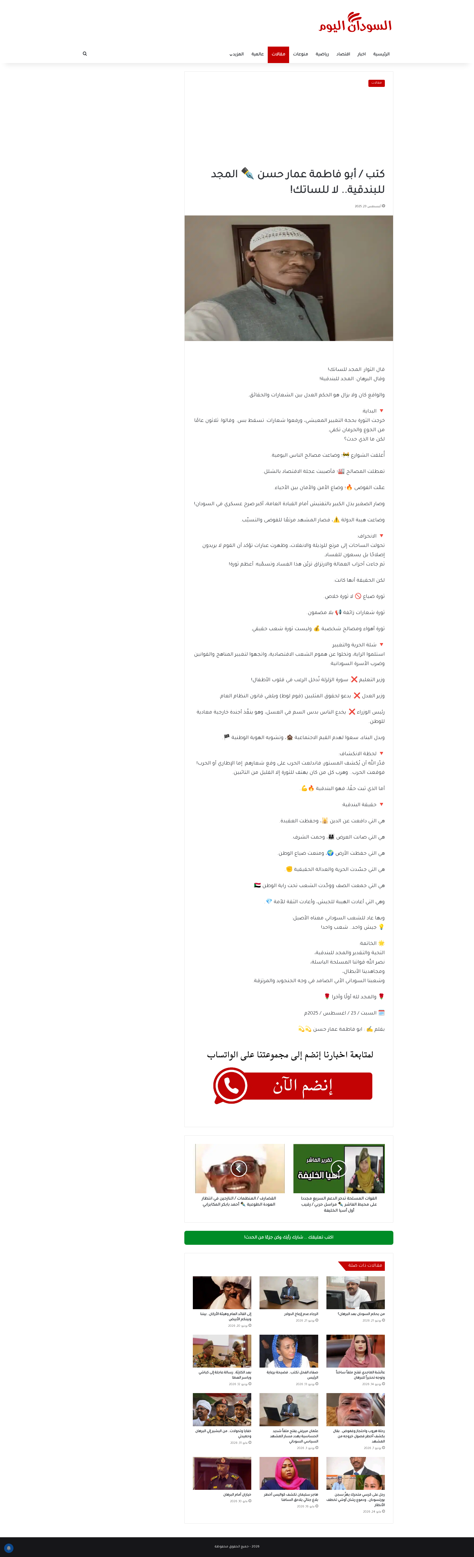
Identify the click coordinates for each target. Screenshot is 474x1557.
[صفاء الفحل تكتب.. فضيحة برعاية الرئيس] (288, 1351)
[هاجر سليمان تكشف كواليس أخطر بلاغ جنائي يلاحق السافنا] (288, 1473)
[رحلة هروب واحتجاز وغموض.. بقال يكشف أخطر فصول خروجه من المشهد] (355, 1409)
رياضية (322, 54)
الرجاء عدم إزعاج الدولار (301, 1314)
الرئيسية (381, 54)
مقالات (278, 54)
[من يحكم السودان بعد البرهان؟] (355, 1292)
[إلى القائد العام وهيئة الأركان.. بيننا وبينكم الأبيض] (222, 1292)
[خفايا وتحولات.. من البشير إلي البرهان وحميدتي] (222, 1409)
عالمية (258, 54)
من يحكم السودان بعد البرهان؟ (361, 1314)
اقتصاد (343, 54)
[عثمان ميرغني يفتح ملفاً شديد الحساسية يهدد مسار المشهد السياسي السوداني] (288, 1409)
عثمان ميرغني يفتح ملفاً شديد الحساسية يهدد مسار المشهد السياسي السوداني (294, 1437)
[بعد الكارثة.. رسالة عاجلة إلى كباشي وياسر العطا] (222, 1351)
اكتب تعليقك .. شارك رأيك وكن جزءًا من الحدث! (288, 1237)
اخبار (362, 54)
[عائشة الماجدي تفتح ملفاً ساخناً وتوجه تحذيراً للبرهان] (355, 1351)
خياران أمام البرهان (237, 1495)
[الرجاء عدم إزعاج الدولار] (288, 1292)
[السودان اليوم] (355, 23)
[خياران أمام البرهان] (222, 1473)
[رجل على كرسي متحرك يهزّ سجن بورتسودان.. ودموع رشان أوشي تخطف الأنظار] (355, 1473)
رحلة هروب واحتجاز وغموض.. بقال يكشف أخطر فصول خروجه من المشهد (359, 1437)
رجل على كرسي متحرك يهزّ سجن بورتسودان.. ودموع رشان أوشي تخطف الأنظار (355, 1500)
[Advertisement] (289, 128)
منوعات (300, 54)
